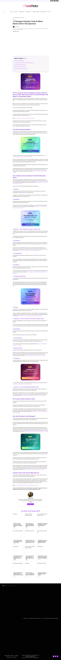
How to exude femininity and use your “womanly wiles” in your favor (26, 485)
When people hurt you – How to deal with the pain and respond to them (29, 315)
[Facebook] (51, 0)
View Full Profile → (30, 504)
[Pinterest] (57, 0)
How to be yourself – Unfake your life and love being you (24, 118)
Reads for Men (55, 618)
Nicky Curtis (17, 26)
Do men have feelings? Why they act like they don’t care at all (35, 355)
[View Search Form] (3, 11)
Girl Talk (14, 19)
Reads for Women (48, 618)
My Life (42, 618)
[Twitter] (56, 0)
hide (25, 58)
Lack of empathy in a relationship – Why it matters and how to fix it (29, 250)
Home (11, 11)
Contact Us (16, 655)
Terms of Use (14, 657)
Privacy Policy (9, 657)
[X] (55, 656)
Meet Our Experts (7, 655)
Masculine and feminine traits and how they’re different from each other (36, 431)
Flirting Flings (31, 618)
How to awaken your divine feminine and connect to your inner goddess (33, 395)
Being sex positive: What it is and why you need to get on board (33, 469)
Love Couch (25, 618)
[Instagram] (52, 0)
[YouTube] (54, 0)
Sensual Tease (38, 618)
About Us (12, 655)
